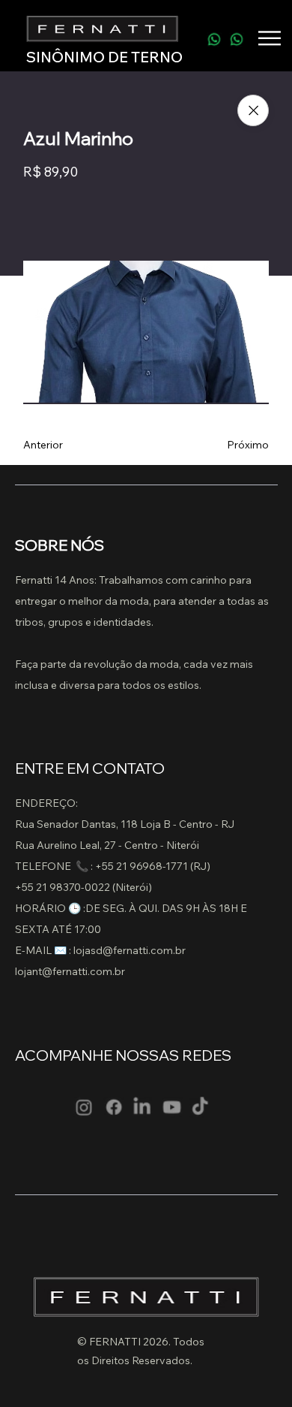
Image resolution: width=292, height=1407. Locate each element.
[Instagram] (84, 1107)
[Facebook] (113, 1107)
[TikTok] (200, 1107)
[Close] (253, 110)
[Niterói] (214, 37)
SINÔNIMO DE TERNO (104, 56)
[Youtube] (171, 1107)
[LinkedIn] (142, 1107)
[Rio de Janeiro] (235, 37)
